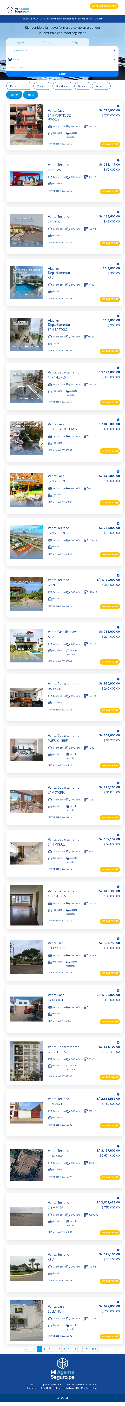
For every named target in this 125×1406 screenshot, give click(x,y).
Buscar (62, 73)
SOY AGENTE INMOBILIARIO (104, 5)
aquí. (97, 18)
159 (86, 1349)
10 (74, 1349)
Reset (30, 94)
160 (94, 1349)
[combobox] (62, 67)
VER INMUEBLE (109, 144)
